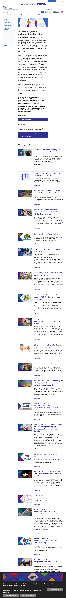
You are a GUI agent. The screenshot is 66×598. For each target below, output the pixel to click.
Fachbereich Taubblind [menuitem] (7, 29)
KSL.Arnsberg (37, 1)
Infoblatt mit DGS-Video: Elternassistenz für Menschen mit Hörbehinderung (46, 540)
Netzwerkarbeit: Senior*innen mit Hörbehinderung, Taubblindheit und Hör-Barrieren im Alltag (47, 212)
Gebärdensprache (33, 4)
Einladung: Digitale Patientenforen (46, 234)
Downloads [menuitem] (6, 39)
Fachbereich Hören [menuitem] (8, 25)
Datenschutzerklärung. (55, 589)
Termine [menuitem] (5, 35)
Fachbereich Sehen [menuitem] (8, 22)
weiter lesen (37, 168)
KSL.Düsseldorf (29, 1)
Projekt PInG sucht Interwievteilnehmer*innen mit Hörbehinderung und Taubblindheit (47, 511)
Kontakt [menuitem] (5, 42)
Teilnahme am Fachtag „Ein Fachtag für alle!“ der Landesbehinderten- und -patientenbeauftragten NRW (48, 383)
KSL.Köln (14, 1)
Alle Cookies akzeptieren (28, 595)
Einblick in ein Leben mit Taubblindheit (48, 364)
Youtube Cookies (8, 589)
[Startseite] (11, 8)
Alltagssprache (25, 4)
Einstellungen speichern (11, 595)
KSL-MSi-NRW (52, 1)
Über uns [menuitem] (6, 45)
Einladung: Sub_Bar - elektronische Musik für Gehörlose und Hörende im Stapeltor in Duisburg (47, 474)
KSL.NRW (6, 1)
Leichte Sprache (42, 4)
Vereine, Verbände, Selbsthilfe (29, 134)
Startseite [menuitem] (6, 14)
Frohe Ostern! (39, 496)
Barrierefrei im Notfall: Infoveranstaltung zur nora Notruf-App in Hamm (48, 321)
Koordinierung (59, 1)
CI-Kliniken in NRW (26, 136)
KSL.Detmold (21, 1)
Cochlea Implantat (26, 119)
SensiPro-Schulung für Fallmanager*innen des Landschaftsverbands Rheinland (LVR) (48, 405)
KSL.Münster (44, 1)
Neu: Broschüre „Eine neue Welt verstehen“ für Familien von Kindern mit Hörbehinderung (48, 297)
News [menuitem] (5, 32)
